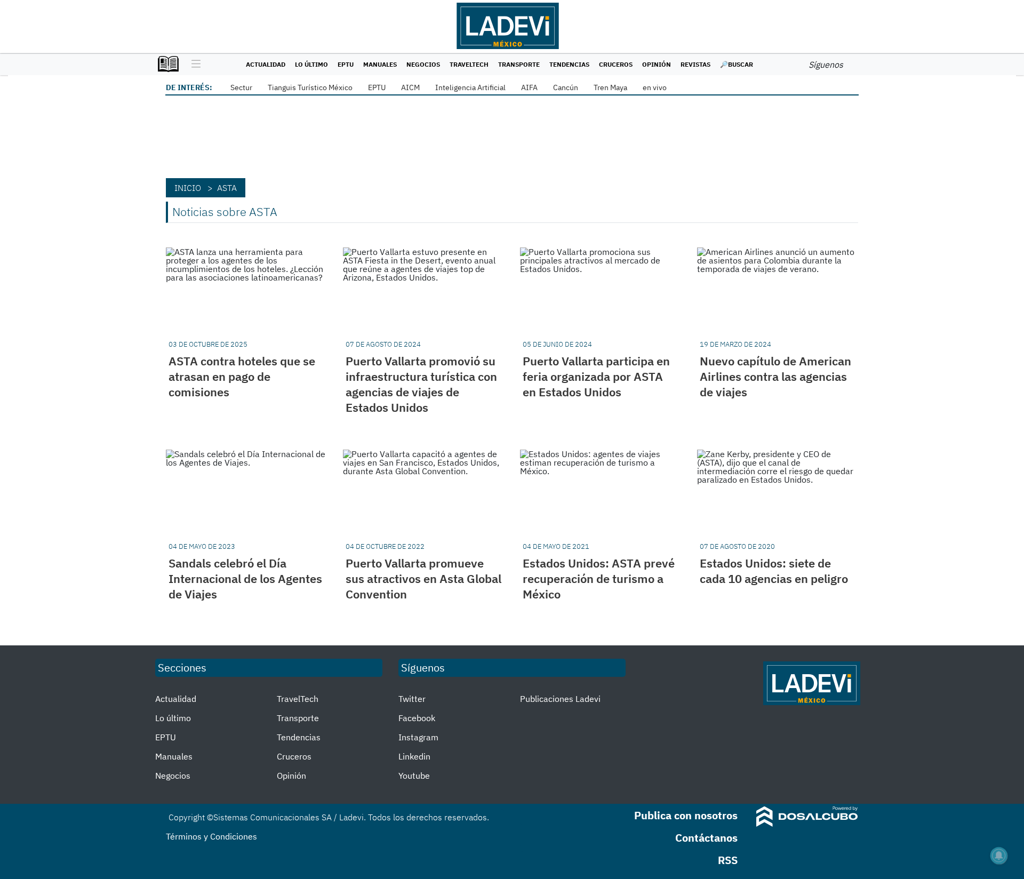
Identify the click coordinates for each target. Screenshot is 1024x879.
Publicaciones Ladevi (560, 698)
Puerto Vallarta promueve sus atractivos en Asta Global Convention (423, 578)
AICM (410, 87)
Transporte (519, 64)
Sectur (241, 87)
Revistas (695, 64)
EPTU (346, 64)
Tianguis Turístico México (310, 87)
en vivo (655, 87)
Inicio (187, 187)
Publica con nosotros (686, 815)
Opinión (656, 64)
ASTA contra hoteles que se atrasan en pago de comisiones (242, 376)
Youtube (414, 775)
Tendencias (569, 64)
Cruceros (616, 64)
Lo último (311, 64)
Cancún (565, 87)
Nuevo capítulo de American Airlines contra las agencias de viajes (775, 376)
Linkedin (414, 756)
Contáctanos (706, 837)
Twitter (412, 698)
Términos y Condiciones (211, 836)
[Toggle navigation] (193, 64)
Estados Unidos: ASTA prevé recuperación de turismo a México (599, 578)
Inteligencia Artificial (470, 87)
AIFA (529, 87)
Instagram (418, 737)
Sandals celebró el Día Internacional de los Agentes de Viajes (245, 578)
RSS (728, 860)
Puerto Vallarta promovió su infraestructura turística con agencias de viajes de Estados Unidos (421, 384)
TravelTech (469, 64)
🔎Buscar (736, 64)
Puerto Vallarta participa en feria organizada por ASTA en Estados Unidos (596, 376)
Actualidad (265, 64)
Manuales (380, 64)
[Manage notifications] (998, 855)
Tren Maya (610, 87)
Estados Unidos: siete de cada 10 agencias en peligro (774, 570)
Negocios (423, 64)
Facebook (416, 718)
